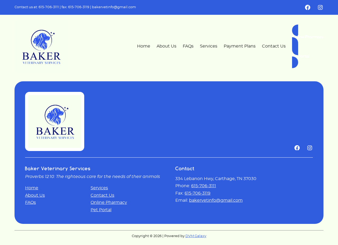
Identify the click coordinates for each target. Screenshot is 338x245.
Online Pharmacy (109, 202)
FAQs (30, 202)
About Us (35, 195)
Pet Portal (101, 210)
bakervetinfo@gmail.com (114, 7)
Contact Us (102, 195)
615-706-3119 (78, 7)
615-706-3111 (49, 7)
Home (31, 188)
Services (99, 188)
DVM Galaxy (195, 236)
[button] (307, 37)
